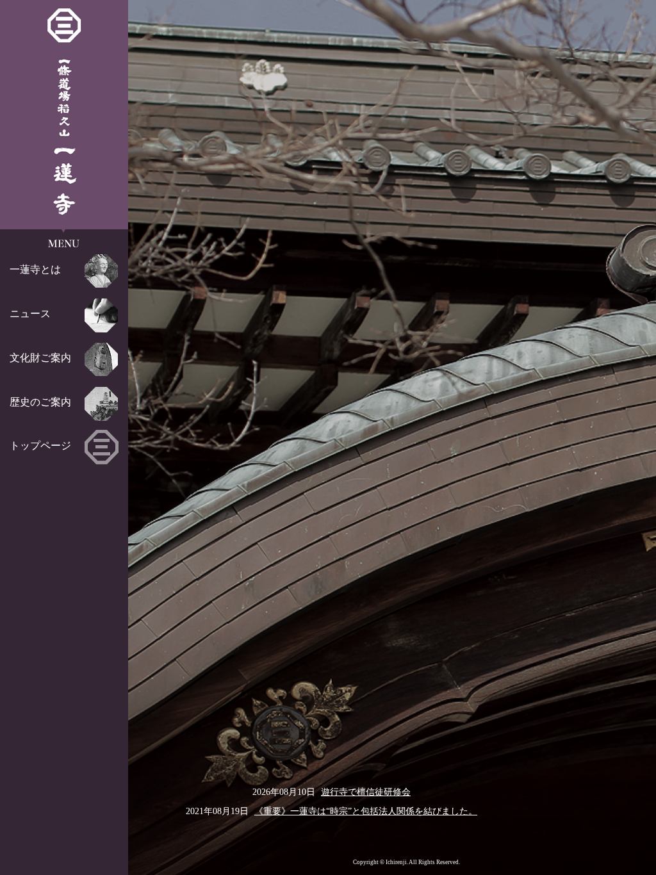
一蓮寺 (64, 111)
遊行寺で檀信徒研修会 (366, 792)
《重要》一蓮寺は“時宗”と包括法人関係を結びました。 (365, 811)
